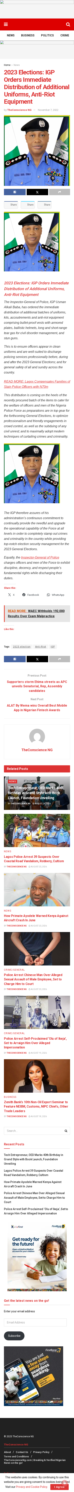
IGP (53, 646)
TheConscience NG (19, 109)
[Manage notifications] (65, 1483)
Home (7, 65)
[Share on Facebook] (15, 192)
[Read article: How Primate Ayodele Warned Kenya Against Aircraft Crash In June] (37, 889)
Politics (47, 35)
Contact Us (22, 1452)
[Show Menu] (6, 24)
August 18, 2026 (38, 1116)
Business (28, 35)
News (11, 35)
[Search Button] (68, 24)
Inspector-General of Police (40, 557)
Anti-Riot (40, 646)
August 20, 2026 (38, 867)
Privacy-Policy (41, 1452)
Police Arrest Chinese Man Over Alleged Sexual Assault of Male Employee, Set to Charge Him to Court (33, 979)
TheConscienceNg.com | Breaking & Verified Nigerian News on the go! (35, 1461)
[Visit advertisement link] (37, 9)
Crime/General (14, 970)
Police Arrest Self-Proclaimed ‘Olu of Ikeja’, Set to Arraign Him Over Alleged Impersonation (35, 1043)
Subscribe (14, 1335)
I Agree (59, 1486)
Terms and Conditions (16, 1456)
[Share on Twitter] (37, 192)
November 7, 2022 (48, 109)
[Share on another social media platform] (59, 192)
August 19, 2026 (38, 1053)
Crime (64, 35)
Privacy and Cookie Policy (31, 1486)
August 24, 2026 (42, 804)
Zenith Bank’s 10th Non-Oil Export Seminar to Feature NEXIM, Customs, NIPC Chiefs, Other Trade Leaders (36, 1106)
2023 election (22, 646)
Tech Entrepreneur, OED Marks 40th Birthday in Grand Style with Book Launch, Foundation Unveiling (35, 793)
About (7, 1452)
